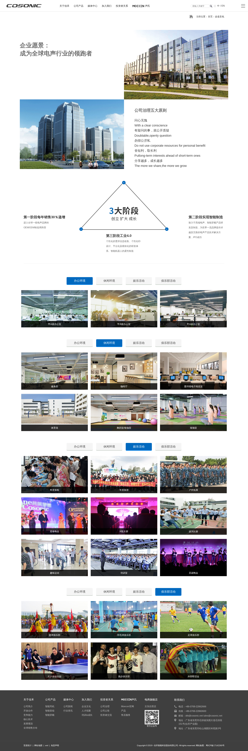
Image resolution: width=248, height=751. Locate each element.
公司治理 (105, 706)
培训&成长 (87, 715)
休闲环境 (109, 280)
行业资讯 (68, 710)
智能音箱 (49, 710)
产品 (123, 710)
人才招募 (86, 710)
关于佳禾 (64, 6)
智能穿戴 (49, 715)
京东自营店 (150, 706)
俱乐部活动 (168, 280)
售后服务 (125, 715)
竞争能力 (28, 715)
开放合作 (28, 710)
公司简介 (28, 706)
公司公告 (105, 710)
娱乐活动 (139, 280)
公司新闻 (68, 706)
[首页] (191, 17)
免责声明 (55, 745)
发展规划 (28, 723)
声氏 (147, 6)
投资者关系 (122, 6)
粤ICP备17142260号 (215, 745)
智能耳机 (49, 706)
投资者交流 (106, 715)
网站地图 (38, 745)
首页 (210, 16)
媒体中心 (92, 6)
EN (223, 6)
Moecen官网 (127, 706)
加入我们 (107, 6)
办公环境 (79, 342)
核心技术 (28, 719)
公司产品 (78, 6)
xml (46, 745)
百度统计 (28, 745)
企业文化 (219, 16)
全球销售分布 (30, 728)
